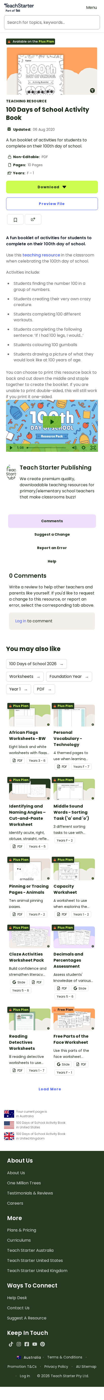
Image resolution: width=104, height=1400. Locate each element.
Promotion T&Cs (22, 1366)
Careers (15, 1203)
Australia (31, 1357)
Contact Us (18, 1308)
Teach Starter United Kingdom (37, 1271)
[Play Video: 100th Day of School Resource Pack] (52, 422)
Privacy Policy (56, 1366)
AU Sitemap (86, 1366)
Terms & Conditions (64, 1357)
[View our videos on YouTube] (35, 1344)
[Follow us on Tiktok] (11, 1344)
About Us (16, 1173)
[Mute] (74, 448)
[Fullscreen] (93, 448)
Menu (91, 7)
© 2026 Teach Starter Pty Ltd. (63, 1375)
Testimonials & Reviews (30, 1193)
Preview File (52, 203)
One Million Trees (24, 1183)
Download (49, 187)
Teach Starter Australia (30, 1250)
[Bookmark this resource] (15, 219)
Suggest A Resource (26, 1318)
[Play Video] (11, 448)
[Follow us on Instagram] (19, 1344)
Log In (25, 1375)
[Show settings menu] (83, 448)
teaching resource (41, 255)
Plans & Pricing (21, 1230)
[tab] (52, 521)
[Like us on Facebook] (27, 1344)
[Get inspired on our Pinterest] (42, 1344)
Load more (50, 1089)
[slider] (47, 448)
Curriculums (19, 1240)
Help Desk (17, 1298)
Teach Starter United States (35, 1260)
